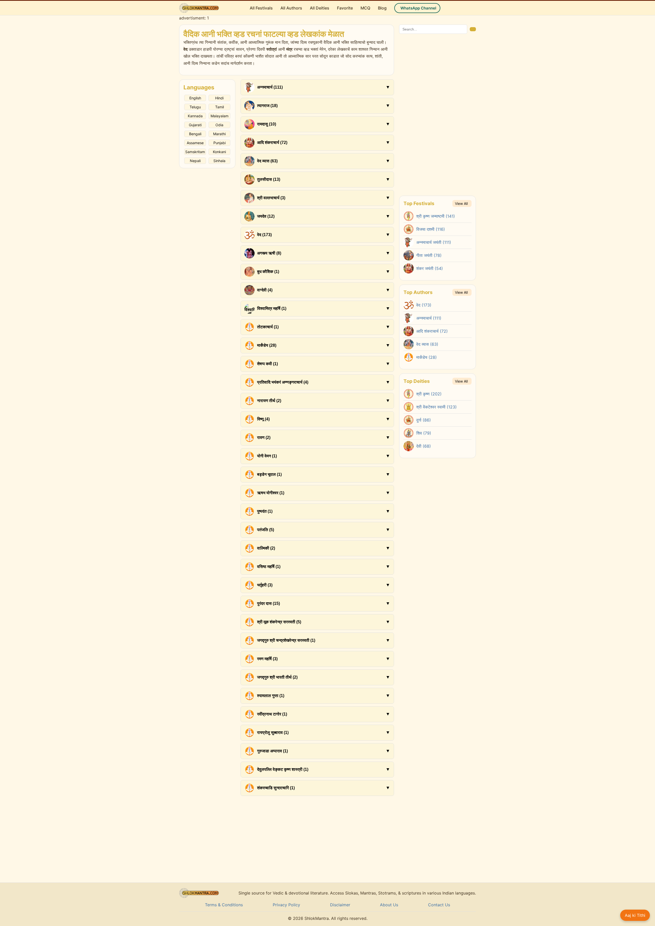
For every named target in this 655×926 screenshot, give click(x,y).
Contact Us (439, 904)
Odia (219, 125)
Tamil (219, 107)
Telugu (195, 107)
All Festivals (261, 7)
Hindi (219, 98)
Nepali (195, 161)
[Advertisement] (207, 245)
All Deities (319, 7)
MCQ (365, 7)
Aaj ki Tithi (635, 915)
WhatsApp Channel (418, 8)
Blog (382, 7)
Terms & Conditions (224, 904)
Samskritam (195, 152)
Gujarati (195, 125)
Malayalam (219, 116)
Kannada (195, 116)
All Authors (291, 7)
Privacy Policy (286, 904)
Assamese (195, 143)
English (195, 98)
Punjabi (219, 143)
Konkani (219, 152)
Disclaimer (340, 904)
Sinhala (219, 161)
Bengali (195, 134)
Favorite (345, 7)
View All (461, 203)
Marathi (219, 134)
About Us (389, 904)
